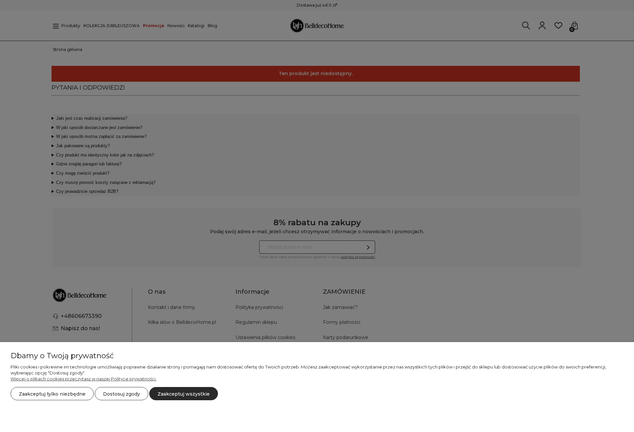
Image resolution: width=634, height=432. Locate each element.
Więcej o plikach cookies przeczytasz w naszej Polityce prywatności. (84, 378)
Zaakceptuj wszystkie (184, 394)
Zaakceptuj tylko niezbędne (52, 394)
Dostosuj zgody (121, 394)
